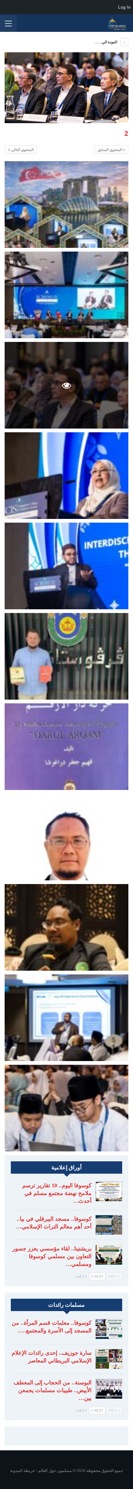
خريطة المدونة (22, 1470)
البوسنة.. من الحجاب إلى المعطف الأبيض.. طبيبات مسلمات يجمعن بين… (53, 1390)
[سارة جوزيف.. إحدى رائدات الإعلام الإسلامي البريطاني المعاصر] (109, 1359)
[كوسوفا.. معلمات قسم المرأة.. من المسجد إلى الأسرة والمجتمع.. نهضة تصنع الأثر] (109, 1329)
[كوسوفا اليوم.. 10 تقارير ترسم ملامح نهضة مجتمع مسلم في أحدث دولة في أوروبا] (109, 1192)
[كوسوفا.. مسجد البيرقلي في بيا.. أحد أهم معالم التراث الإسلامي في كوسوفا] (109, 1225)
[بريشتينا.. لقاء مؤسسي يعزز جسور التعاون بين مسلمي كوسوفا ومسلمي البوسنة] (109, 1255)
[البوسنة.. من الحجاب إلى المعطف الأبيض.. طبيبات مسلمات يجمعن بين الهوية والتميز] (109, 1389)
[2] (66, 204)
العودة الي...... (106, 42)
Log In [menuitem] (124, 7)
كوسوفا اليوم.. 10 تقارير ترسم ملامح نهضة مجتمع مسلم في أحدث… (57, 1193)
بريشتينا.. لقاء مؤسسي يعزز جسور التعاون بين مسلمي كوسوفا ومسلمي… (52, 1256)
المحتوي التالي (22, 150)
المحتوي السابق (110, 150)
